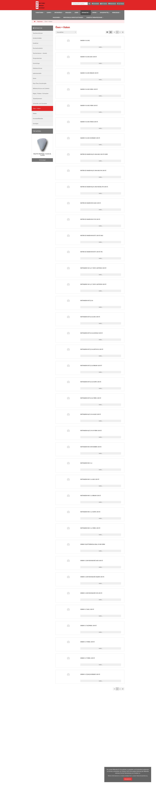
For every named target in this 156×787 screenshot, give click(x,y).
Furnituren (39, 12)
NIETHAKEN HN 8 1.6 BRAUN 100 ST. (90, 495)
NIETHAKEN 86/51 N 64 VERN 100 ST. (91, 430)
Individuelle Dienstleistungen (73, 17)
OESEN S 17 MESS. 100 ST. (87, 642)
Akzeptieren (127, 779)
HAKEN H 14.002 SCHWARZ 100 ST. (90, 138)
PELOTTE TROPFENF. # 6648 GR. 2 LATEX (42, 154)
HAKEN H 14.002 (85, 40)
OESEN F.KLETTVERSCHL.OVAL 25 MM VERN (92, 544)
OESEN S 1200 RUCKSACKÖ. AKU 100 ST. (91, 560)
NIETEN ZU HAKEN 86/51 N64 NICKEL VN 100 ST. (94, 187)
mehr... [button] (100, 47)
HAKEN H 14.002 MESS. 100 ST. (89, 89)
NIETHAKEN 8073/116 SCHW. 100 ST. (90, 382)
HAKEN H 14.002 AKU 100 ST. (88, 57)
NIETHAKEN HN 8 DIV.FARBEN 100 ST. (91, 447)
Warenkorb (113, 3)
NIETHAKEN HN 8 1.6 (86, 463)
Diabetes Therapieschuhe (94, 17)
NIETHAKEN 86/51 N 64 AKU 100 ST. (90, 414)
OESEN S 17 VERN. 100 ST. (87, 658)
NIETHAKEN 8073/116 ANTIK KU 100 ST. (91, 349)
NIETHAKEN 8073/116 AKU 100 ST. (90, 317)
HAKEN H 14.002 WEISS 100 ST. (89, 122)
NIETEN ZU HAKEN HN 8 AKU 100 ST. (90, 203)
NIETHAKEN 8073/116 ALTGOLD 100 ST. (91, 333)
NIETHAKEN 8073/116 (86, 300)
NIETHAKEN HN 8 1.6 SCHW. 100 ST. (90, 512)
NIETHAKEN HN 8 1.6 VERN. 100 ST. (90, 528)
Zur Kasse (121, 3)
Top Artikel (37, 131)
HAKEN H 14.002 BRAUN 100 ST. (89, 73)
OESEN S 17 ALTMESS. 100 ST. (88, 625)
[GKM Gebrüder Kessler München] (40, 5)
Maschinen (56, 17)
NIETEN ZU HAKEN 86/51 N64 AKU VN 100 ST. (93, 170)
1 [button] (117, 32)
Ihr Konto (104, 3)
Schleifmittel (104, 12)
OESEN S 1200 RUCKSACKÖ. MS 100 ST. (91, 593)
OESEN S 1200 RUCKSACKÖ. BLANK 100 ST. (92, 577)
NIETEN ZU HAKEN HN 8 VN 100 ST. (90, 219)
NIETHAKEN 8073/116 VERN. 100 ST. (90, 398)
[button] (122, 32)
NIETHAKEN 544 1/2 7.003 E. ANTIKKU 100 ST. (93, 268)
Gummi (49, 12)
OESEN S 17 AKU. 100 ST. (87, 609)
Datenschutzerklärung (142, 776)
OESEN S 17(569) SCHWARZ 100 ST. (90, 674)
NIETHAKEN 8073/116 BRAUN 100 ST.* (91, 365)
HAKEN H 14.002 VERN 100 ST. (89, 105)
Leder (76, 12)
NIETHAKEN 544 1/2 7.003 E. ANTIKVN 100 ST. (93, 284)
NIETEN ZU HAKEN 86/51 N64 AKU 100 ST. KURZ (94, 154)
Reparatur (85, 12)
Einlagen (68, 12)
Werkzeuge (116, 12)
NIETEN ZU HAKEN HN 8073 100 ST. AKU (91, 235)
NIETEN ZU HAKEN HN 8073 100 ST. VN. (91, 252)
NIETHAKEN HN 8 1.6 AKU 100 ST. (89, 479)
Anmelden (96, 3)
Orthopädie (58, 12)
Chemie (94, 12)
